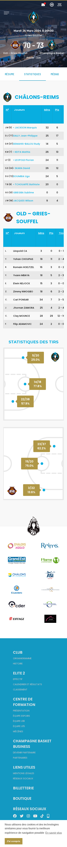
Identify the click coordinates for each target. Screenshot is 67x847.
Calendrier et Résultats (27, 684)
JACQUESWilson (23, 200)
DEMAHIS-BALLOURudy (26, 143)
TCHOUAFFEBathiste (26, 184)
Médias (55, 74)
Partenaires (20, 757)
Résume (9, 74)
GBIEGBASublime (23, 192)
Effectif (17, 679)
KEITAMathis (21, 152)
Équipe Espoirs (21, 715)
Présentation (21, 710)
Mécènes (18, 731)
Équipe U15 (19, 726)
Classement (20, 689)
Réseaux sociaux (23, 778)
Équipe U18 (19, 721)
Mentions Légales (23, 773)
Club (17, 652)
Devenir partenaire (24, 752)
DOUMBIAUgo (21, 176)
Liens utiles (24, 767)
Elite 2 (19, 673)
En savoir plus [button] (53, 832)
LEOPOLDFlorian (23, 160)
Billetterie (23, 788)
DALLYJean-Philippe (25, 135)
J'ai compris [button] (13, 841)
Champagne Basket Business (32, 743)
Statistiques (32, 74)
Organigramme (22, 658)
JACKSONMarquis (25, 127)
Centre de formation (24, 702)
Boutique (22, 798)
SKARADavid (21, 168)
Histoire (18, 663)
